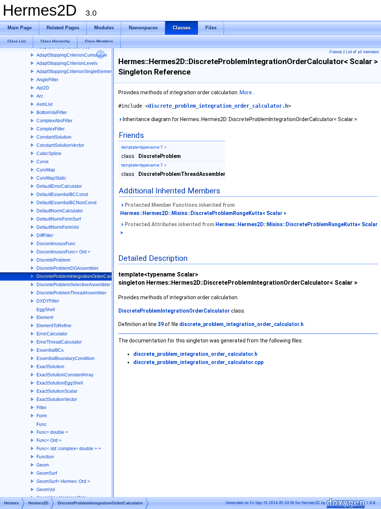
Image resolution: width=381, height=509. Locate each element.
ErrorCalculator (51, 333)
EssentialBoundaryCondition (65, 358)
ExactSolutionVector (56, 399)
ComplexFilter (50, 129)
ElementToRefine (53, 325)
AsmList (44, 104)
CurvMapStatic (51, 178)
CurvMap (45, 170)
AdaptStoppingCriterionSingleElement (75, 71)
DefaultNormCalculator (59, 211)
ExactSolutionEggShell (59, 383)
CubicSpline (48, 153)
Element (44, 317)
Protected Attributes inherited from (249, 228)
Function (45, 456)
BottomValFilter (51, 112)
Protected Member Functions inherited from (203, 209)
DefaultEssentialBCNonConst (66, 202)
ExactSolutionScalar (56, 391)
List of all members (362, 52)
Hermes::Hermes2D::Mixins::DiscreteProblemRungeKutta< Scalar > (203, 213)
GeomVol (45, 489)
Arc (39, 96)
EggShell (45, 309)
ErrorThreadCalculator (59, 342)
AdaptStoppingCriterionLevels (66, 63)
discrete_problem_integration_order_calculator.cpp (198, 362)
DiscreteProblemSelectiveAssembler (73, 284)
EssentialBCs (50, 350)
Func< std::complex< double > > (68, 448)
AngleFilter (47, 79)
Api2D (42, 88)
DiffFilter (44, 235)
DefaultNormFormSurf (58, 219)
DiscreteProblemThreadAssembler (71, 292)
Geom (42, 465)
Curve (42, 161)
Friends (335, 52)
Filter (41, 407)
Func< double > (52, 432)
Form (41, 415)
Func (41, 424)
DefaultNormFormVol (57, 227)
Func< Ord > (48, 440)
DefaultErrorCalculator (59, 186)
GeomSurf (46, 473)
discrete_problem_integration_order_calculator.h (218, 106)
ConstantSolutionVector (60, 145)
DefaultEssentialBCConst (62, 194)
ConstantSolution (53, 137)
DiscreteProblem (53, 260)
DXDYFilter (47, 301)
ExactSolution (50, 366)
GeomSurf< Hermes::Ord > (63, 481)
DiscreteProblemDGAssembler (67, 268)
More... (247, 92)
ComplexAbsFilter (54, 120)
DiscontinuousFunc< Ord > (63, 252)
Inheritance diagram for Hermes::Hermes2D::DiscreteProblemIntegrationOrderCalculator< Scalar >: (240, 119)
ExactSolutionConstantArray (64, 374)
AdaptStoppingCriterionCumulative (71, 55)
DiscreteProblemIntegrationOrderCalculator (80, 276)
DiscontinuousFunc (56, 243)
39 (161, 324)
